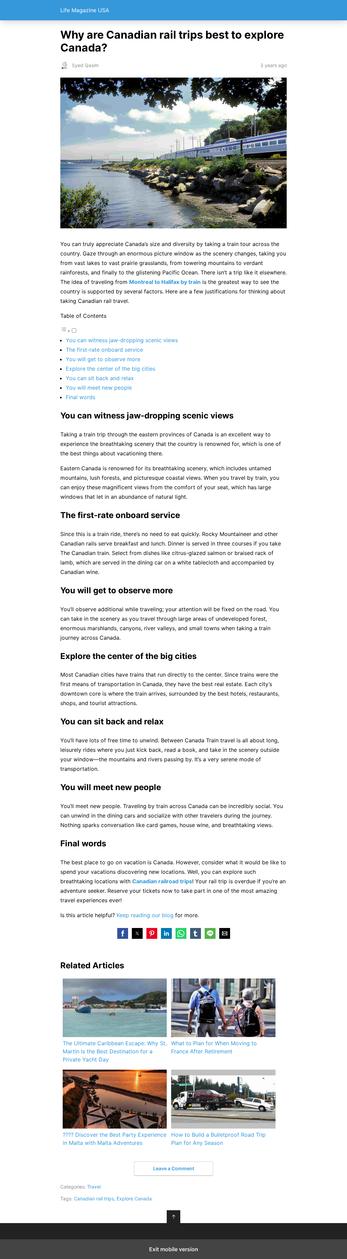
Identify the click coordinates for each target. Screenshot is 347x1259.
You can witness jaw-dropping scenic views (122, 340)
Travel (94, 1187)
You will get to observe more (103, 359)
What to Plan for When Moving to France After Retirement (214, 1047)
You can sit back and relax (100, 378)
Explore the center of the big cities (110, 368)
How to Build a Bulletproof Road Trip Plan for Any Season (218, 1138)
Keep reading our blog (145, 915)
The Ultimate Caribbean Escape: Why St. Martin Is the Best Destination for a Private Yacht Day (115, 1051)
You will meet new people (99, 387)
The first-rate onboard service (104, 349)
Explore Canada (134, 1198)
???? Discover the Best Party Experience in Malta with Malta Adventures (114, 1138)
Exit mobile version (173, 1249)
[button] (122, 933)
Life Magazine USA (84, 10)
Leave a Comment (173, 1168)
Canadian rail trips (94, 1198)
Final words (80, 397)
